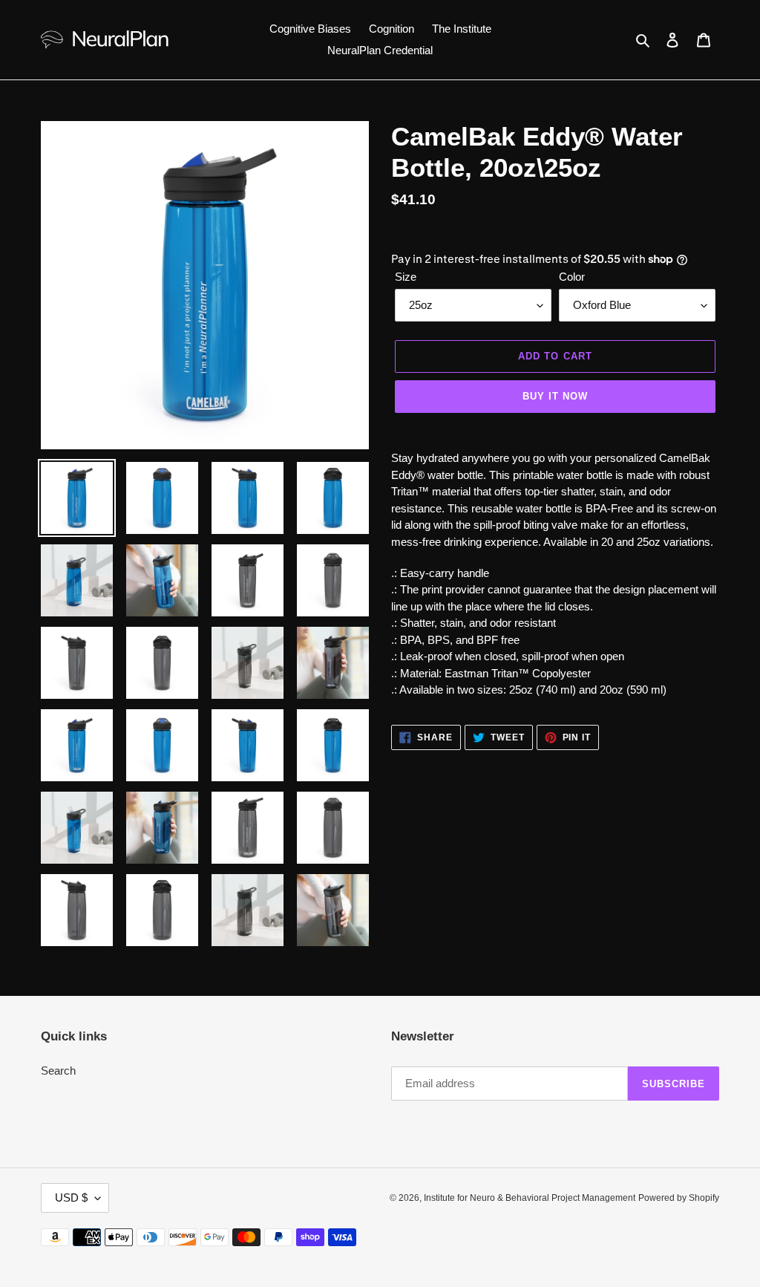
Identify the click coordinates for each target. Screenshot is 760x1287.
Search (58, 1070)
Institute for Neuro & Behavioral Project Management (529, 1198)
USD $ (71, 1197)
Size (405, 276)
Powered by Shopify (678, 1198)
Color (572, 276)
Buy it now (555, 396)
